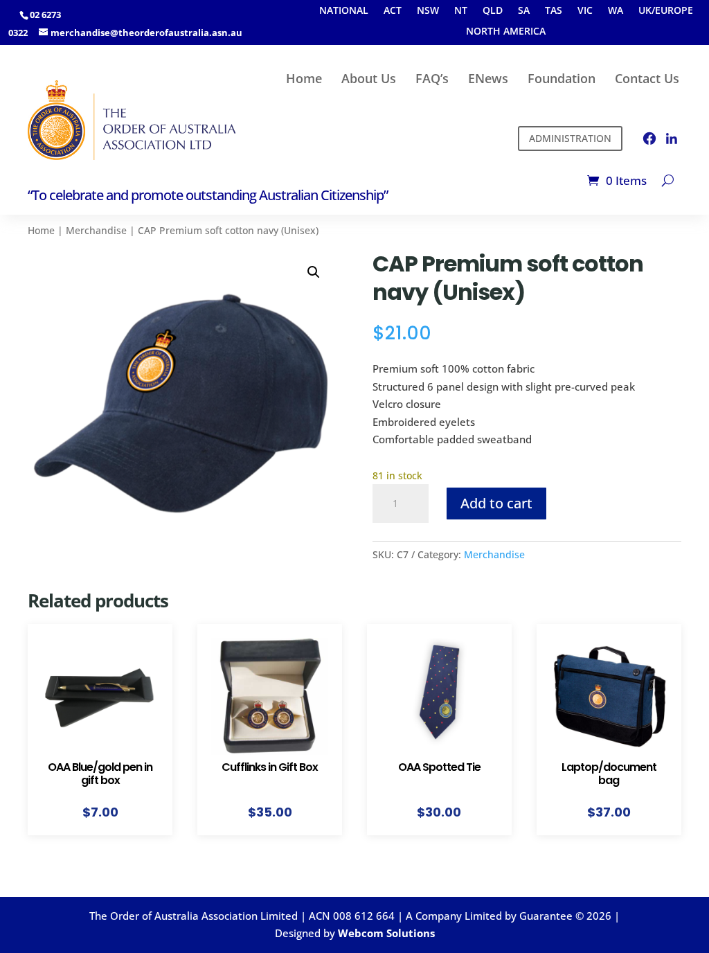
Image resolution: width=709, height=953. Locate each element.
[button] (313, 272)
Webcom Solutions (386, 933)
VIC (585, 11)
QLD (493, 11)
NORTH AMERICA (506, 31)
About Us (368, 78)
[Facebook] (649, 138)
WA (615, 11)
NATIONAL (343, 11)
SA (524, 11)
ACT (393, 11)
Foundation (561, 78)
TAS (553, 11)
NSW (428, 11)
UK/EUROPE (665, 11)
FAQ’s (432, 78)
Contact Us (647, 78)
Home (304, 78)
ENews (488, 78)
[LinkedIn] (671, 138)
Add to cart (496, 503)
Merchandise (96, 230)
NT (460, 11)
